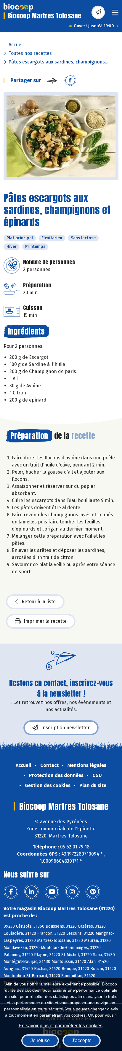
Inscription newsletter (65, 727)
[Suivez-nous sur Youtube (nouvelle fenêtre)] (51, 891)
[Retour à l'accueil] (18, 7)
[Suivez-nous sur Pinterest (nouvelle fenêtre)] (92, 891)
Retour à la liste (39, 601)
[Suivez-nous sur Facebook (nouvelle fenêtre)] (11, 891)
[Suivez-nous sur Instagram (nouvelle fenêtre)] (72, 891)
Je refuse (40, 1040)
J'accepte (82, 1040)
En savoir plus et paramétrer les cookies (60, 1025)
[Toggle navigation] (115, 14)
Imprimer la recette (45, 621)
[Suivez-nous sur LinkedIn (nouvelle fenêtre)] (31, 891)
